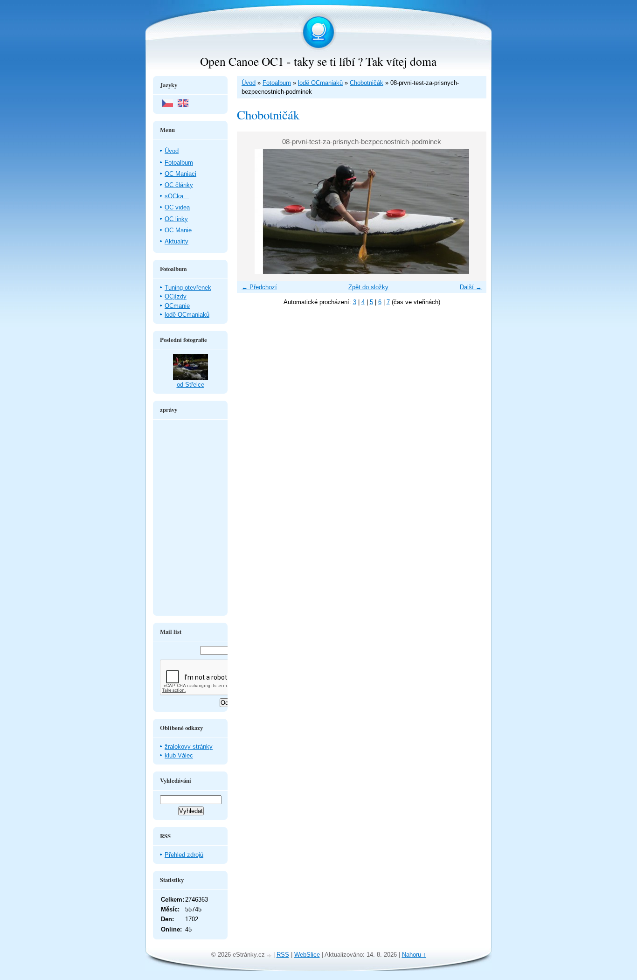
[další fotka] (471, 211)
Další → (471, 287)
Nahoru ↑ (414, 954)
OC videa (177, 207)
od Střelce (190, 384)
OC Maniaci (180, 173)
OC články (179, 184)
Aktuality (176, 241)
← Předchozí (259, 287)
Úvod (249, 82)
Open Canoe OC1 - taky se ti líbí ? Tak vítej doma (318, 61)
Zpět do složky (368, 287)
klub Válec (179, 755)
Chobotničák (366, 82)
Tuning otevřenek (188, 287)
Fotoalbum (277, 82)
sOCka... (177, 196)
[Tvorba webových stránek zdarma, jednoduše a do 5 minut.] (270, 955)
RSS (283, 954)
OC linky (176, 218)
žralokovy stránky (189, 746)
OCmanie (177, 305)
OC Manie (178, 230)
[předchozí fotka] (252, 211)
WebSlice (307, 954)
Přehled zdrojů (184, 854)
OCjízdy (176, 296)
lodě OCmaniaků (320, 82)
